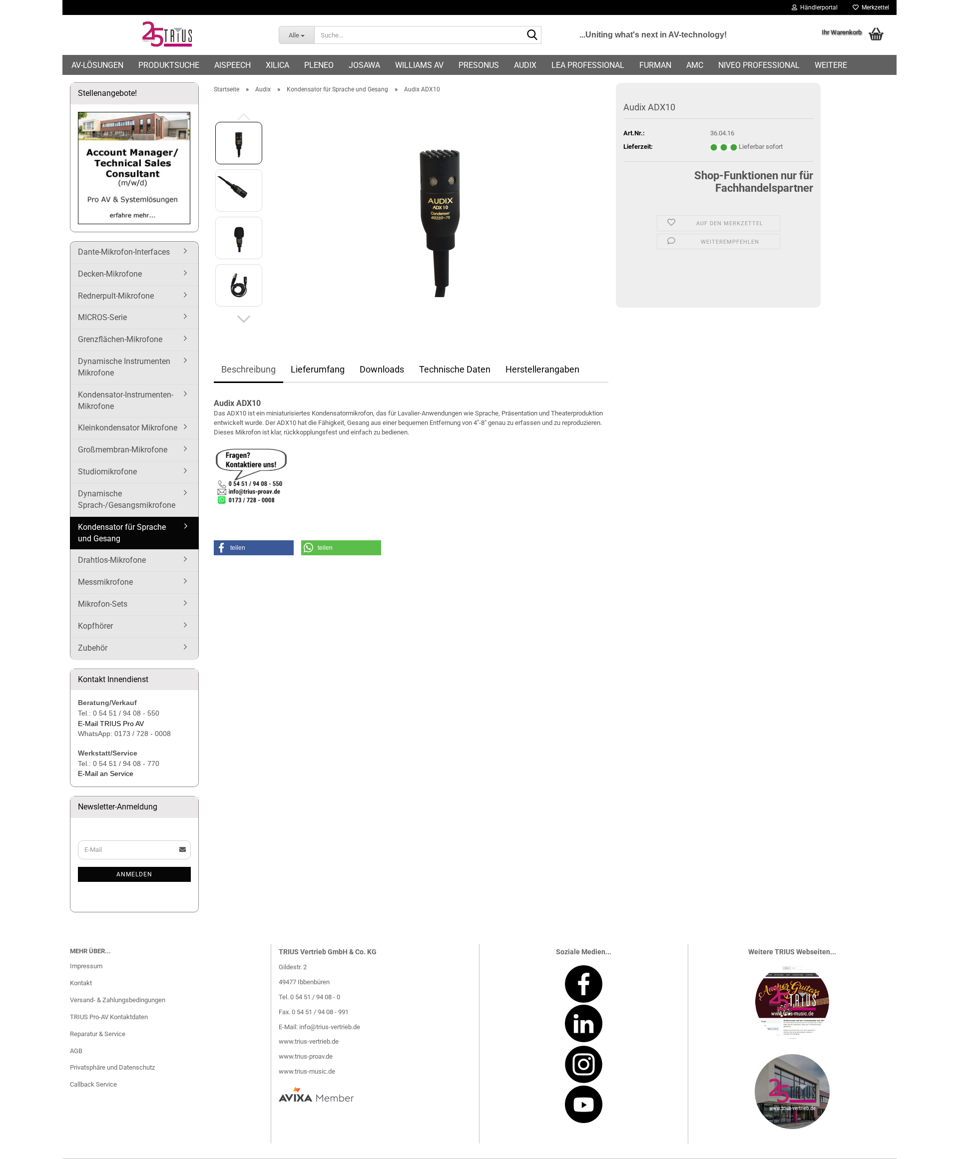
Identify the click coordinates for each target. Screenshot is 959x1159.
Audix (525, 65)
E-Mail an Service (105, 773)
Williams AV (419, 65)
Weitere (831, 65)
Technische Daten (454, 369)
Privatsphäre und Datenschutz (112, 1067)
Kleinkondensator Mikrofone (127, 427)
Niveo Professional (759, 65)
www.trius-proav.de (306, 1056)
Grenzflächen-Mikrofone (120, 339)
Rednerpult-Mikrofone (116, 296)
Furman (655, 65)
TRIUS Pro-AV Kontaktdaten (109, 1017)
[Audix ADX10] (440, 213)
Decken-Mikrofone (110, 274)
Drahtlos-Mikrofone (112, 560)
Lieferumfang (318, 369)
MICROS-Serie (102, 317)
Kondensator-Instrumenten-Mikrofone (125, 400)
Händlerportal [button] (817, 7)
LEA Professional (587, 65)
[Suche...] (531, 35)
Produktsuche (168, 65)
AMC (694, 65)
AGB (76, 1051)
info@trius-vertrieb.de (329, 1027)
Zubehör (92, 648)
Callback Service (93, 1084)
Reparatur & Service (97, 1034)
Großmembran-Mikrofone (122, 449)
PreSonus (479, 65)
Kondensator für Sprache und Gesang (122, 532)
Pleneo (319, 65)
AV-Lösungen (97, 65)
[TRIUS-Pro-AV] (167, 35)
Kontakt (81, 983)
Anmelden (134, 874)
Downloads (382, 369)
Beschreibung (248, 369)
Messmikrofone (105, 582)
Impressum (86, 966)
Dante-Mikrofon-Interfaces (124, 252)
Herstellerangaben (542, 369)
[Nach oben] (932, 1144)
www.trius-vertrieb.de (309, 1041)
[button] (244, 319)
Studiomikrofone (107, 471)
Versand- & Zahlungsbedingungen (117, 1000)
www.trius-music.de (307, 1071)
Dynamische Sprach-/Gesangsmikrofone (126, 499)
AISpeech (232, 65)
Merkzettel (874, 7)
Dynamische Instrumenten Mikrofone (124, 367)
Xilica (277, 65)
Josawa (364, 65)
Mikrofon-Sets (102, 604)
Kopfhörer (95, 626)
